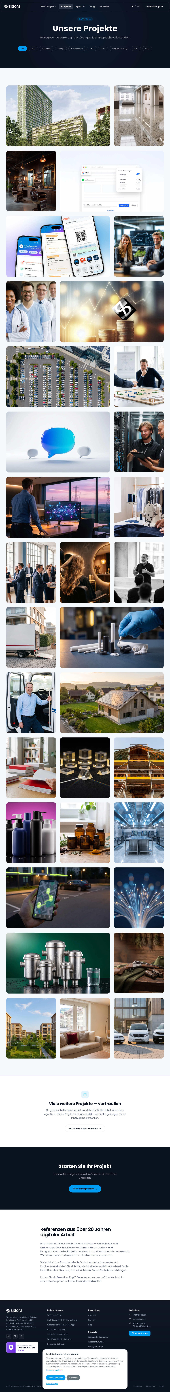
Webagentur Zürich (96, 1342)
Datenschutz (151, 1386)
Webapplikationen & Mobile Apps (61, 1325)
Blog (92, 6)
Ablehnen (73, 1377)
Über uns (92, 1315)
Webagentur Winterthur (98, 1337)
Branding (46, 49)
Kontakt (104, 6)
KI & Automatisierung (56, 1330)
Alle (22, 49)
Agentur (80, 6)
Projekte (66, 6)
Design (61, 49)
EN (138, 6)
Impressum (137, 1386)
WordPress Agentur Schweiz (59, 1339)
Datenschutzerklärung (54, 1370)
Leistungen (47, 6)
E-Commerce (77, 49)
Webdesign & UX (54, 1315)
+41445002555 (139, 1315)
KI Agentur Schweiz (55, 1344)
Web (147, 49)
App (33, 49)
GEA (92, 49)
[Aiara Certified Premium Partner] (22, 1347)
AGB (162, 1386)
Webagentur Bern (95, 1347)
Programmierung (119, 49)
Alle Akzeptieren (55, 1377)
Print (103, 49)
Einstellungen (52, 1383)
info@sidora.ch (139, 1319)
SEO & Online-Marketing (57, 1334)
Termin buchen (141, 1333)
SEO (136, 49)
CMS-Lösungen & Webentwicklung (62, 1320)
